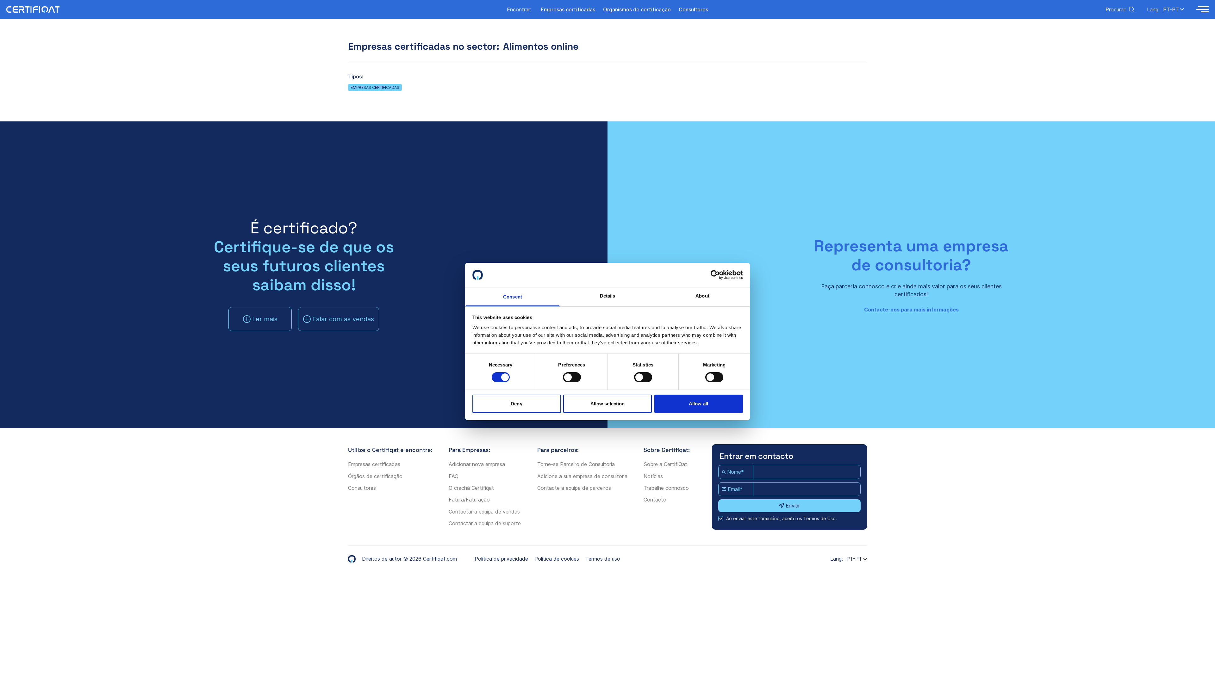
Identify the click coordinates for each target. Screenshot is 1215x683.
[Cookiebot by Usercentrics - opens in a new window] (715, 275)
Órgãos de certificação (375, 476)
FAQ (453, 476)
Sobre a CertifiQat (665, 464)
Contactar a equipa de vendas (484, 511)
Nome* (735, 472)
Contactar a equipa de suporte (485, 523)
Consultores (362, 488)
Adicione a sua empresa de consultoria (582, 476)
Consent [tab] (512, 296)
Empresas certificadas (375, 87)
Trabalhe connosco (666, 488)
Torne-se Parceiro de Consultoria (576, 464)
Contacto (655, 499)
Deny (516, 403)
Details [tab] (607, 295)
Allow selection (607, 403)
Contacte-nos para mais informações (911, 309)
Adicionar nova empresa (477, 464)
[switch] (572, 377)
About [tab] (702, 295)
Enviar (793, 505)
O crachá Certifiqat (471, 488)
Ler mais (264, 319)
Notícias (653, 476)
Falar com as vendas (343, 319)
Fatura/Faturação (469, 499)
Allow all (698, 403)
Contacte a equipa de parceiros (574, 488)
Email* (735, 489)
